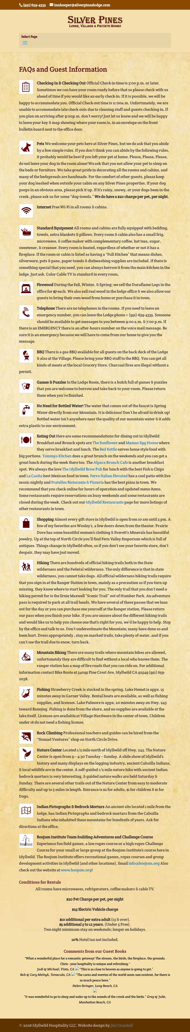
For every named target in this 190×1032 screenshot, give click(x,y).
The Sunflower (105, 442)
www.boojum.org (76, 869)
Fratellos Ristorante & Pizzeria (77, 482)
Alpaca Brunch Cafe (110, 462)
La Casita (34, 475)
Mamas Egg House (142, 442)
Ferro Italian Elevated (109, 475)
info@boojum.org (144, 863)
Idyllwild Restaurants (105, 502)
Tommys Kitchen (57, 455)
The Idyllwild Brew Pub (82, 469)
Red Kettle (108, 449)
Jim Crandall (122, 1025)
